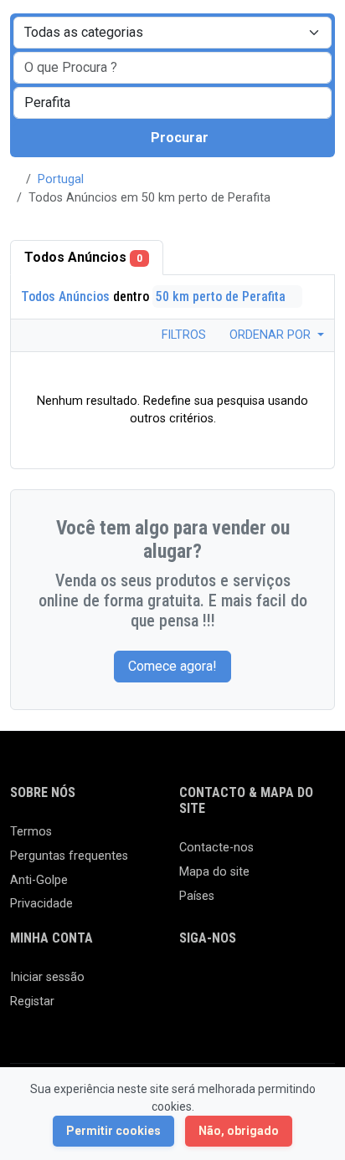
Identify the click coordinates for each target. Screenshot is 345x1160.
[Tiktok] (311, 985)
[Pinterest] (286, 985)
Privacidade (41, 904)
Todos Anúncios (83, 257)
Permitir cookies (113, 1130)
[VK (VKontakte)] (238, 1013)
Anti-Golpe (39, 880)
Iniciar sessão (47, 977)
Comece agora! (172, 666)
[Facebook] (189, 985)
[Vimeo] (213, 1013)
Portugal (61, 179)
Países (196, 896)
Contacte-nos (216, 848)
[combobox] (172, 103)
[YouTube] (189, 1013)
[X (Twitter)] (213, 985)
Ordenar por (271, 335)
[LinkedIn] (262, 985)
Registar (32, 1001)
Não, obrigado (238, 1130)
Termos (31, 832)
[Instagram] (238, 985)
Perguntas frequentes (69, 856)
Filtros (182, 335)
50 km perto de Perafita (222, 296)
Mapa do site (214, 872)
